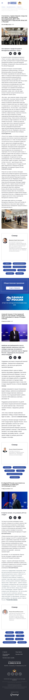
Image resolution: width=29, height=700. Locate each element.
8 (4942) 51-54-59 (14, 663)
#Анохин (20, 470)
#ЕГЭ (19, 632)
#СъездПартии (14, 477)
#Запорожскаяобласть (19, 266)
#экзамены (9, 639)
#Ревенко (9, 632)
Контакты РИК (19, 654)
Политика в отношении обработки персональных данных (14, 686)
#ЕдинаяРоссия (9, 470)
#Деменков (21, 270)
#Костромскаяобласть (19, 263)
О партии (5, 652)
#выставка (19, 273)
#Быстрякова (22, 642)
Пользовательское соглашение (14, 684)
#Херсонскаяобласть (10, 270)
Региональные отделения (6, 655)
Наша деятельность (11, 6)
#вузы (20, 635)
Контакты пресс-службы (8, 657)
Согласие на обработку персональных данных (14, 687)
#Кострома (7, 266)
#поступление (9, 635)
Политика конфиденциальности (14, 685)
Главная (3, 6)
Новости (19, 6)
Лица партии (19, 652)
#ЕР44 (7, 263)
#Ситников (9, 273)
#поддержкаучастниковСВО (14, 473)
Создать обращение (14, 288)
